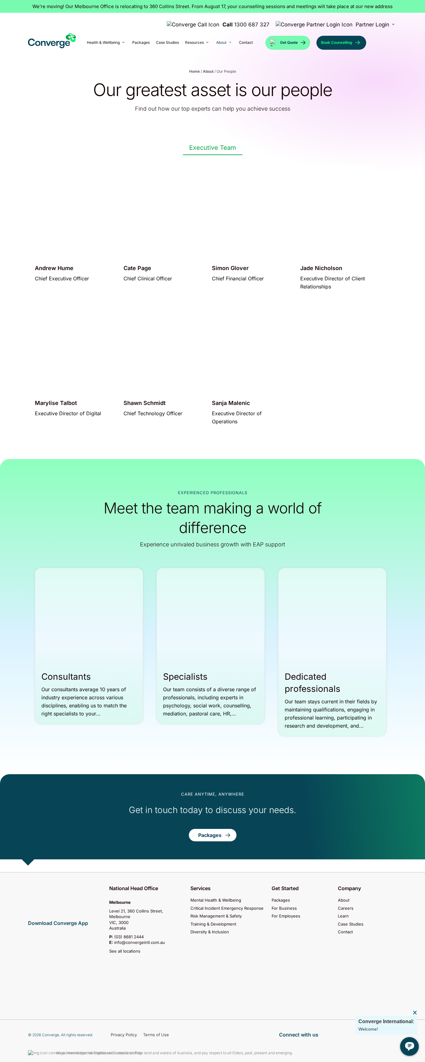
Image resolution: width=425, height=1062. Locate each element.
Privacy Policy (124, 1034)
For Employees (286, 915)
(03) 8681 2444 (129, 936)
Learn (343, 915)
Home (194, 71)
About (208, 71)
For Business (284, 908)
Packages (281, 900)
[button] (213, 835)
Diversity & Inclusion (209, 931)
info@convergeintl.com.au (139, 942)
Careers (345, 908)
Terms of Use (156, 1034)
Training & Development (213, 924)
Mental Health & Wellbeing (215, 900)
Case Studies (350, 924)
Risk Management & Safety (216, 915)
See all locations (124, 951)
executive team (212, 147)
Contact (345, 931)
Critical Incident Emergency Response (227, 908)
